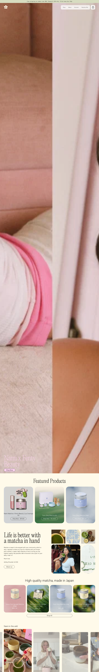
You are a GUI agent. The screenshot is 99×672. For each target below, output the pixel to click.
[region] (49, 1)
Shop (64, 7)
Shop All (49, 615)
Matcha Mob (85, 7)
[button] (93, 7)
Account (76, 7)
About (69, 7)
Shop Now (9, 470)
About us (9, 567)
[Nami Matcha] (2, 7)
